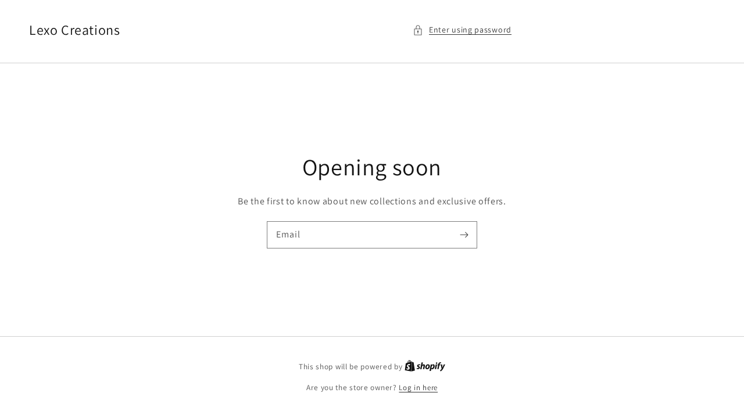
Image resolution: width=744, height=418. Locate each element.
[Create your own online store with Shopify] (425, 367)
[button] (462, 30)
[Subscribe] (464, 234)
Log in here (418, 387)
